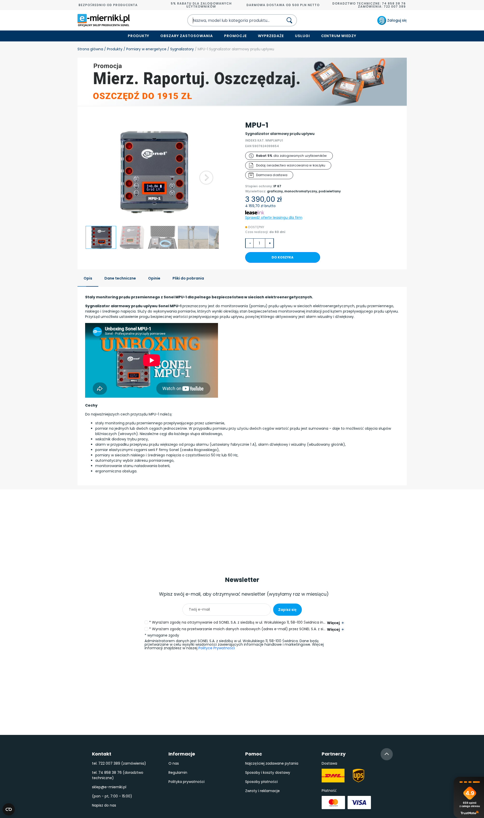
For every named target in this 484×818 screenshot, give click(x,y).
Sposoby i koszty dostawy (267, 772)
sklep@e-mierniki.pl (109, 787)
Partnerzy (334, 754)
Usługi (302, 35)
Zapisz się (287, 609)
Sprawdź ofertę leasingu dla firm (273, 217)
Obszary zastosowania (186, 35)
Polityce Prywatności (216, 648)
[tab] (87, 279)
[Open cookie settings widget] (9, 809)
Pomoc (253, 754)
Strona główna (90, 49)
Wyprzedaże (271, 35)
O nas (173, 763)
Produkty (138, 35)
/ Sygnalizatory (180, 49)
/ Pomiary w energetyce (144, 49)
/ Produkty (112, 49)
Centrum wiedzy (338, 35)
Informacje (181, 754)
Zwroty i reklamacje (262, 790)
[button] (206, 177)
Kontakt (101, 754)
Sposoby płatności (261, 781)
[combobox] (231, 20)
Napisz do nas (104, 805)
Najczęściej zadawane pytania (271, 763)
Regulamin (177, 772)
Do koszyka (282, 257)
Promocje (235, 35)
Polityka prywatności (186, 781)
